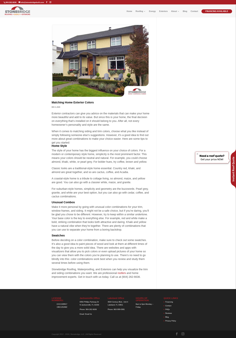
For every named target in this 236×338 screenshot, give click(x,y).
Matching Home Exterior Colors (73, 102)
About (174, 11)
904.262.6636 (11, 2)
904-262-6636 (91, 309)
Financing (169, 302)
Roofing (139, 11)
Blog (185, 11)
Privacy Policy (170, 321)
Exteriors (163, 11)
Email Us (88, 314)
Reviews (168, 313)
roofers (122, 273)
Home (129, 11)
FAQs (167, 309)
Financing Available (216, 11)
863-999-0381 (119, 309)
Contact (194, 11)
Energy (152, 11)
